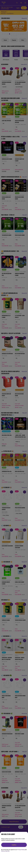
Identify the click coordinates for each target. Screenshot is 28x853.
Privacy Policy (20, 849)
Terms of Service (5, 851)
